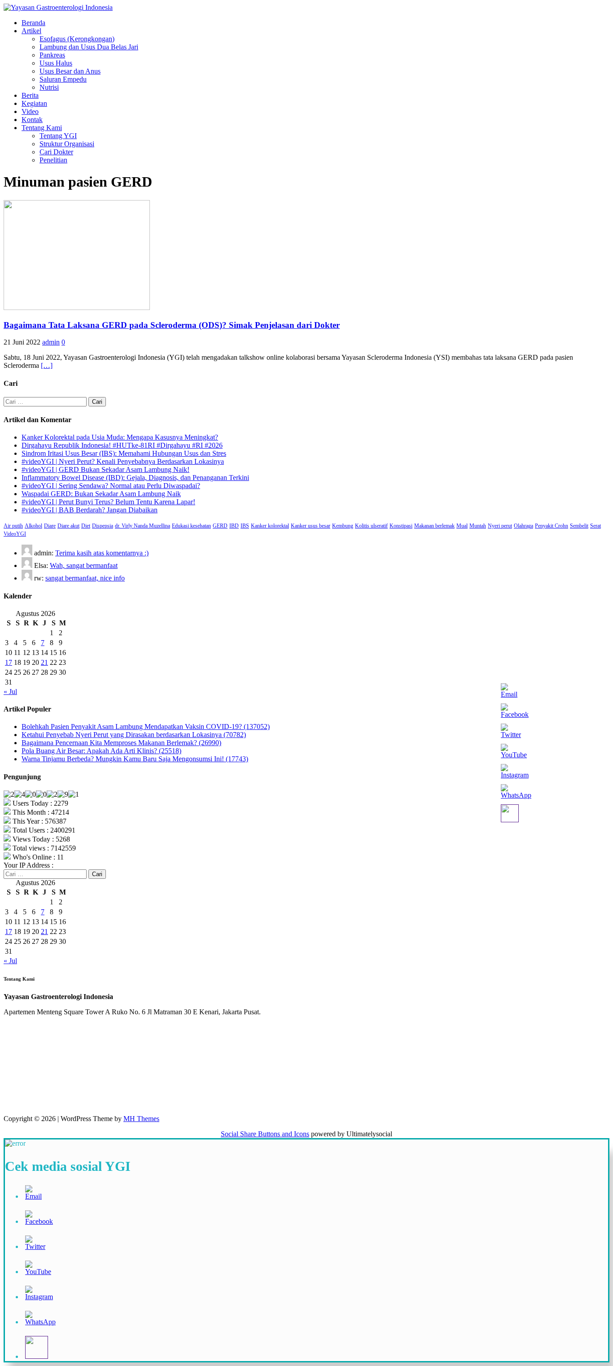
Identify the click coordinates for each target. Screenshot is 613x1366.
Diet (85, 526)
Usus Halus (55, 63)
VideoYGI (15, 534)
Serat (595, 526)
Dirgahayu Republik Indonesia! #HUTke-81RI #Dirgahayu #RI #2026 (122, 445)
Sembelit (579, 526)
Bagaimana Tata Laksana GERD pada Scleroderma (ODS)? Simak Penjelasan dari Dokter (172, 325)
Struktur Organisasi (66, 144)
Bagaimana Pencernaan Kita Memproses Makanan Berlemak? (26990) (121, 742)
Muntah (477, 526)
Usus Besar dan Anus (70, 71)
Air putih (13, 526)
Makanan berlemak (434, 526)
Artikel (31, 31)
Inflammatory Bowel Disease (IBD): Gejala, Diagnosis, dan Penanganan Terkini (135, 477)
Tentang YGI (58, 136)
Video (30, 111)
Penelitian (53, 160)
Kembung (342, 526)
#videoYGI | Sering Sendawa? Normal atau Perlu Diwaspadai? (111, 485)
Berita (30, 95)
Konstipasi (401, 526)
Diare (50, 526)
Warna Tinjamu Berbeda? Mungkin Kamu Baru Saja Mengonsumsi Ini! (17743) (135, 759)
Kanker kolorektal (270, 526)
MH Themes (141, 1118)
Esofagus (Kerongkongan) (76, 39)
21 (44, 662)
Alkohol (33, 526)
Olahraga (523, 526)
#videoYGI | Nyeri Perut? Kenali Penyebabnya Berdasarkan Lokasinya (123, 461)
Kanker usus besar (310, 526)
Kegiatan (34, 103)
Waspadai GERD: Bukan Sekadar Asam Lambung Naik (101, 494)
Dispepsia (102, 526)
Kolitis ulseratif (371, 526)
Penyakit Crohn (551, 526)
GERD (220, 526)
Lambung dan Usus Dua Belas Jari (88, 47)
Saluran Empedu (63, 79)
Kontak (32, 119)
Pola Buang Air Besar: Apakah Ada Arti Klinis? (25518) (101, 751)
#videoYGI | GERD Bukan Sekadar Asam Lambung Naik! (105, 469)
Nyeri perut (500, 526)
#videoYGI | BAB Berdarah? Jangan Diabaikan (90, 510)
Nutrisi (49, 87)
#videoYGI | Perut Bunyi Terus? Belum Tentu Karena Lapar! (108, 502)
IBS (245, 526)
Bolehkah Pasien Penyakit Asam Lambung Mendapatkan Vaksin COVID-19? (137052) (146, 726)
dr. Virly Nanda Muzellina (142, 526)
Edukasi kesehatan (191, 526)
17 (8, 662)
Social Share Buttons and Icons (265, 1134)
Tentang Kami (42, 127)
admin (51, 342)
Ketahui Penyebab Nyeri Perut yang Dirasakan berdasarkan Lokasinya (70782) (134, 734)
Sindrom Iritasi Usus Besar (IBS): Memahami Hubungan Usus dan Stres (124, 453)
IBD (234, 526)
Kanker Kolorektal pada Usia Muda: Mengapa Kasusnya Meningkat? (120, 437)
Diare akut (68, 526)
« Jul (10, 691)
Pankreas (52, 55)
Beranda (33, 22)
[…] (47, 365)
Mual (462, 526)
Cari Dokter (56, 152)
